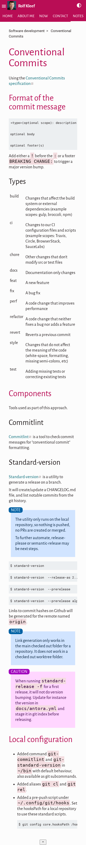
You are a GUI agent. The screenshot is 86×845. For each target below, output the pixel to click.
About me (26, 16)
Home (8, 16)
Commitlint (19, 437)
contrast (79, 5)
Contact (60, 16)
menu (3, 6)
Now (43, 16)
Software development (27, 31)
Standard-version (23, 477)
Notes (78, 16)
